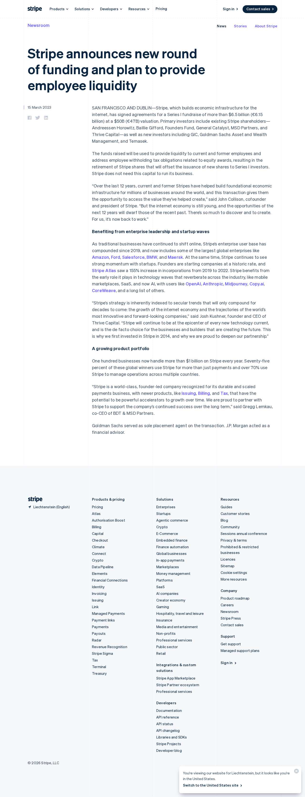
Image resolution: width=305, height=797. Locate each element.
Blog (224, 520)
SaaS (160, 586)
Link (95, 606)
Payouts (99, 633)
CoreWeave (104, 290)
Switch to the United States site (211, 785)
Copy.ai (256, 283)
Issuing (189, 393)
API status (164, 723)
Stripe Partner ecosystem (177, 684)
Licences (228, 559)
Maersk (175, 257)
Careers (227, 604)
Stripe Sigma (102, 653)
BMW (152, 257)
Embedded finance (172, 540)
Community (230, 526)
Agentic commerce (172, 520)
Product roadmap (235, 598)
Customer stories (235, 513)
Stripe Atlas (104, 270)
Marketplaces (167, 566)
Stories (240, 26)
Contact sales (258, 8)
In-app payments (170, 560)
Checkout (100, 540)
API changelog (168, 730)
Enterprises (165, 506)
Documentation (169, 710)
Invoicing (99, 593)
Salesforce (133, 257)
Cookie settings (234, 572)
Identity (98, 586)
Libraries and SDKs (171, 737)
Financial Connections (110, 580)
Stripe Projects (168, 743)
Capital (97, 533)
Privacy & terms (234, 540)
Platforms (164, 580)
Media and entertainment (177, 626)
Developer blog (169, 750)
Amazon (100, 257)
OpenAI (193, 283)
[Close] (295, 772)
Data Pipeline (103, 566)
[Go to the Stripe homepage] (33, 499)
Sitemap (227, 565)
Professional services (174, 640)
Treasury (99, 673)
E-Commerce (167, 533)
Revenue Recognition (109, 646)
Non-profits (166, 633)
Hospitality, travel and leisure (180, 613)
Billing (204, 393)
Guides (226, 506)
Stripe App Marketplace (175, 678)
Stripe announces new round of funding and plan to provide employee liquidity (116, 68)
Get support (231, 643)
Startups (163, 513)
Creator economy (170, 600)
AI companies (167, 593)
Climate (98, 546)
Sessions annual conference (244, 533)
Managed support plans (240, 650)
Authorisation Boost (108, 520)
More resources (234, 579)
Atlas (96, 513)
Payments (100, 626)
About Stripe (266, 26)
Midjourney (236, 283)
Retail (161, 653)
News (221, 26)
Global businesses (171, 553)
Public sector (167, 646)
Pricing (161, 8)
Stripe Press (231, 618)
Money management (173, 573)
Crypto (97, 560)
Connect (99, 553)
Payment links (103, 620)
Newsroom (39, 25)
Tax (224, 393)
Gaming (162, 606)
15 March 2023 (39, 107)
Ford (115, 257)
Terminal (99, 666)
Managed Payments (108, 613)
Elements (100, 573)
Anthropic (213, 283)
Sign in (228, 8)
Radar (97, 640)
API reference (167, 717)
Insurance (164, 620)
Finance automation (172, 546)
